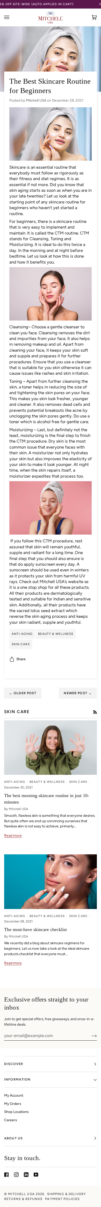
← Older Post (23, 693)
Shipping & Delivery (66, 1194)
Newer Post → (78, 693)
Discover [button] (13, 1064)
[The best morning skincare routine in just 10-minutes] (50, 747)
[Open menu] (12, 17)
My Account (13, 1095)
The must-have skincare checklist (35, 929)
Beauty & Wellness (55, 634)
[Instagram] (16, 1174)
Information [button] (17, 1079)
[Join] (90, 1036)
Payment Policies (62, 1199)
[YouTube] (36, 1174)
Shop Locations (16, 1112)
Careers (10, 1120)
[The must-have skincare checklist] (50, 881)
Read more (13, 835)
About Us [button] (13, 1138)
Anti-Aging (22, 634)
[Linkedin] (26, 1174)
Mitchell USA (21, 1194)
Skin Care (21, 644)
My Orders (12, 1104)
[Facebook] (6, 1174)
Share (21, 659)
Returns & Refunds (23, 1199)
